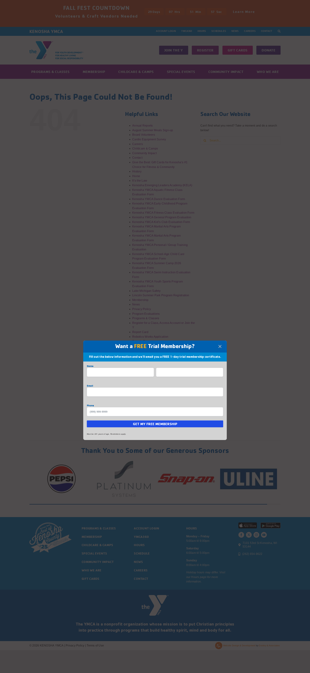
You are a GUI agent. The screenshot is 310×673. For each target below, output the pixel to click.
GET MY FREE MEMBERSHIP (155, 424)
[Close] (220, 346)
